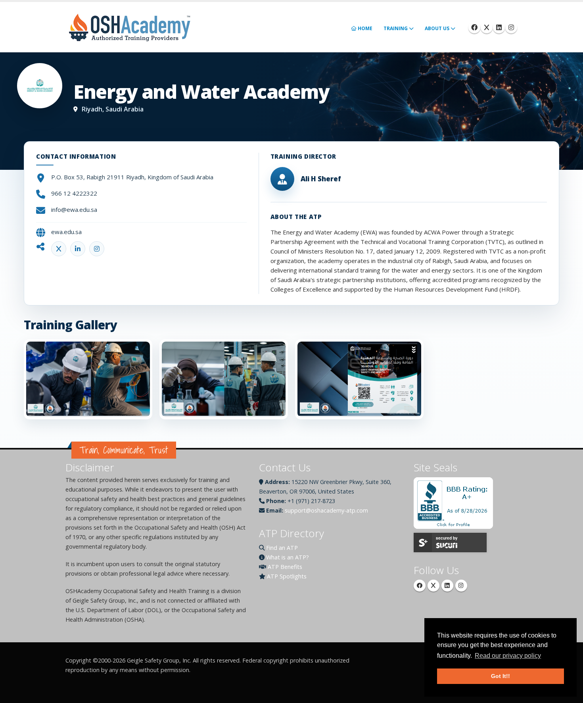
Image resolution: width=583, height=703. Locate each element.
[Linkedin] (499, 27)
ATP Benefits (285, 566)
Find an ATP (282, 547)
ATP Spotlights (287, 576)
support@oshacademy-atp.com (326, 510)
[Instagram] (461, 586)
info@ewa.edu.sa (74, 209)
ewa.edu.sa (66, 232)
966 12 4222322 (74, 193)
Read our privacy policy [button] (508, 655)
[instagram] (511, 27)
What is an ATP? (287, 557)
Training (396, 28)
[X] (433, 586)
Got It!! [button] (500, 676)
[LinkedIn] (447, 586)
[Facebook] (474, 27)
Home (364, 28)
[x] (487, 27)
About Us (437, 28)
